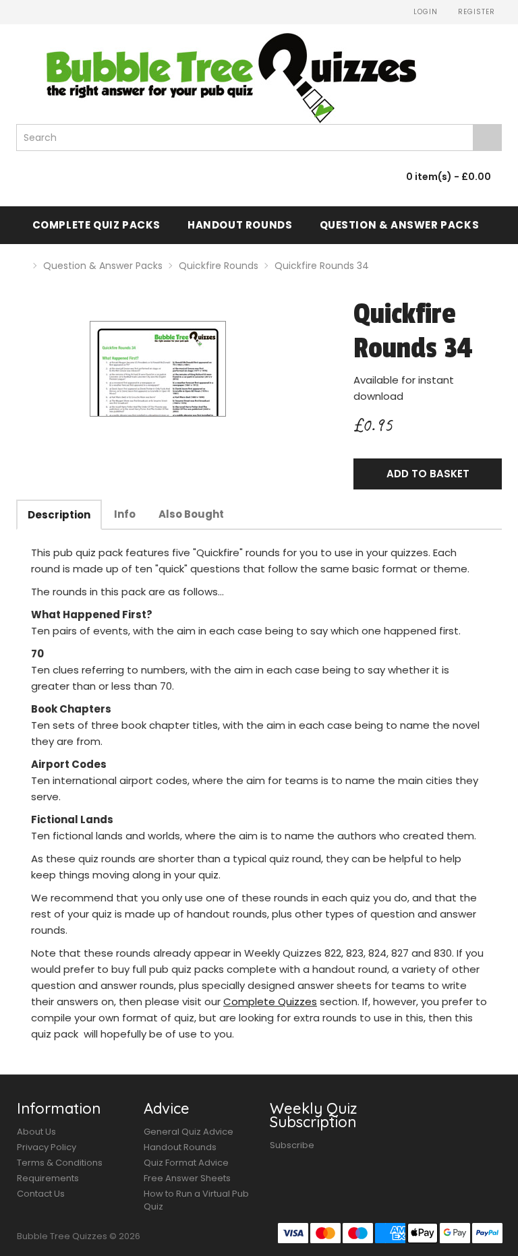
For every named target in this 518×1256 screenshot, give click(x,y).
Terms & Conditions (60, 1162)
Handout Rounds (240, 225)
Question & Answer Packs (400, 225)
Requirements (48, 1178)
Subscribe (292, 1145)
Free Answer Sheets (187, 1178)
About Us (36, 1131)
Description (59, 515)
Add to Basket (427, 474)
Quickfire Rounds (218, 265)
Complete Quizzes (270, 1001)
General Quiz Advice (188, 1131)
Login (424, 12)
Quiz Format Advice (186, 1162)
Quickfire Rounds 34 (322, 265)
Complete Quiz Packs (96, 225)
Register (475, 12)
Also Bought (191, 514)
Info (125, 514)
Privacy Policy (46, 1147)
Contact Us (41, 1193)
